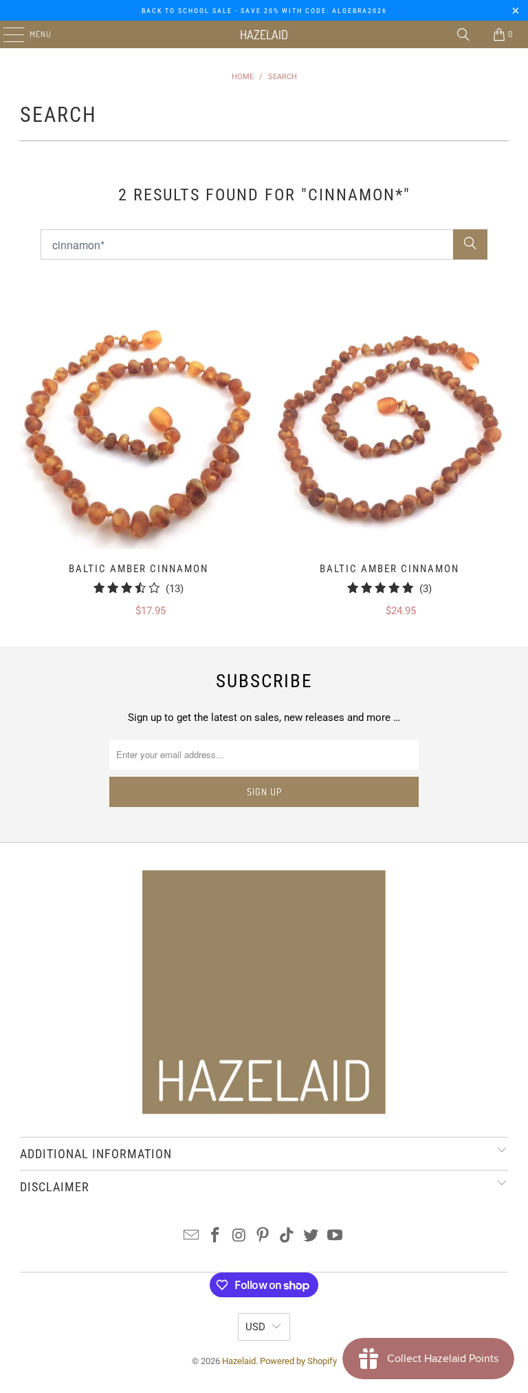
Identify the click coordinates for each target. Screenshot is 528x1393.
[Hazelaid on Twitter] (311, 1236)
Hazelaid (264, 34)
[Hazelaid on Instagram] (239, 1236)
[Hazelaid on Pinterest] (263, 1236)
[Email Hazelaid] (192, 1236)
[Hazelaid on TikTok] (287, 1236)
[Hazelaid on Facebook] (216, 1236)
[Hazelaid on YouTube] (334, 1236)
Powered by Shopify (298, 1361)
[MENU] (6, 34)
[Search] (463, 34)
